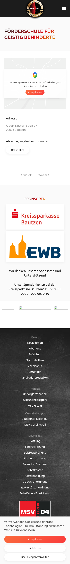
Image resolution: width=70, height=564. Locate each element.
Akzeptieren (35, 92)
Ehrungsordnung (35, 458)
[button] (64, 8)
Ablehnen (35, 548)
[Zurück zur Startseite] (35, 8)
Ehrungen (35, 372)
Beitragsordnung (35, 453)
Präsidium (35, 354)
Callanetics (17, 150)
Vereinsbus (35, 366)
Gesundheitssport (35, 400)
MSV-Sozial (35, 406)
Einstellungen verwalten (35, 557)
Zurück (27, 175)
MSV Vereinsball (35, 425)
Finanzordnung (35, 447)
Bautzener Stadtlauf (35, 419)
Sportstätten (35, 360)
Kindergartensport (35, 394)
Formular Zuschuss (35, 464)
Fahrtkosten (35, 470)
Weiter (42, 175)
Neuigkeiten (35, 343)
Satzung (35, 441)
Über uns (35, 349)
